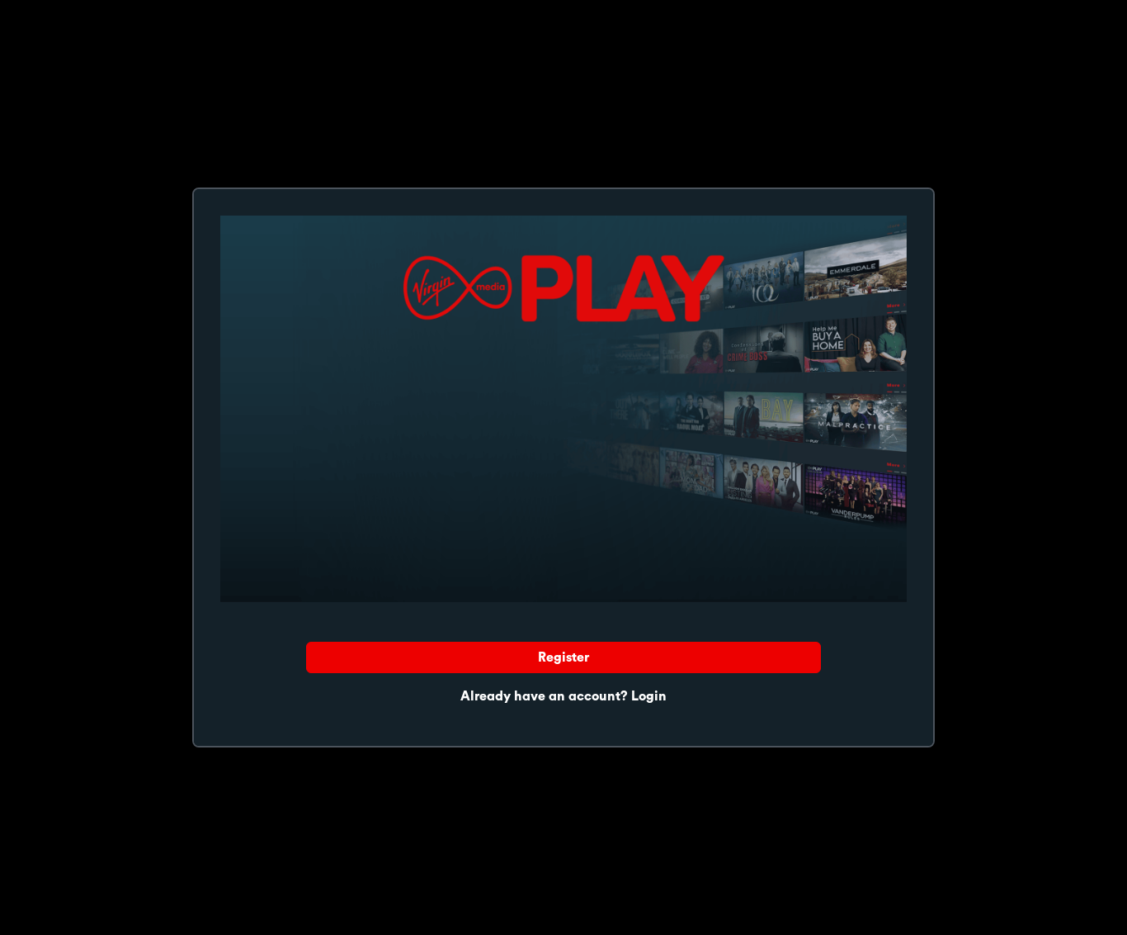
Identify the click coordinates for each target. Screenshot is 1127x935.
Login (649, 696)
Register (563, 657)
